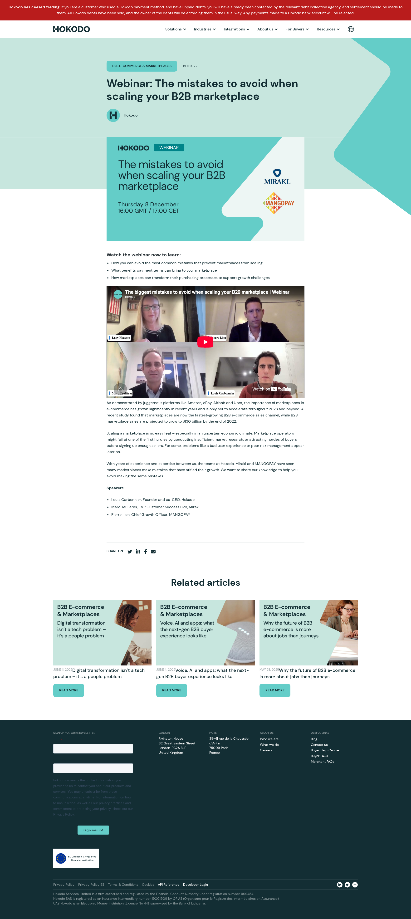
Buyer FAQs (319, 756)
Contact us (319, 745)
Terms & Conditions (123, 884)
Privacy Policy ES (91, 884)
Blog (314, 739)
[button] (175, 29)
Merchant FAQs (322, 761)
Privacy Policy (63, 884)
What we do (269, 745)
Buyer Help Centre (325, 750)
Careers (266, 750)
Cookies (148, 884)
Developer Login (195, 884)
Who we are (269, 739)
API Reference (168, 884)
